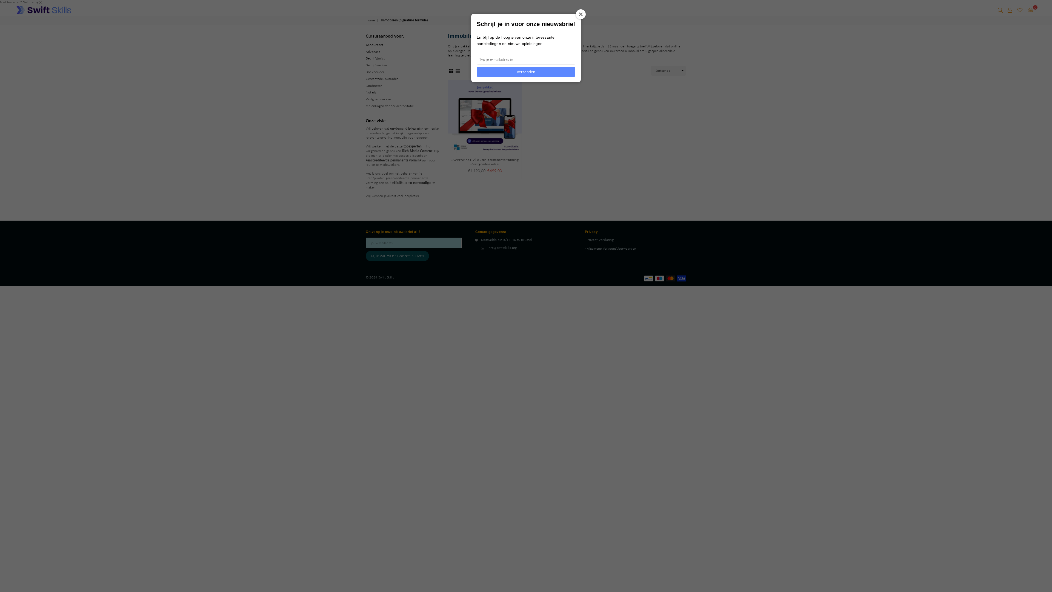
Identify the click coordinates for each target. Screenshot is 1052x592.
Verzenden (526, 72)
